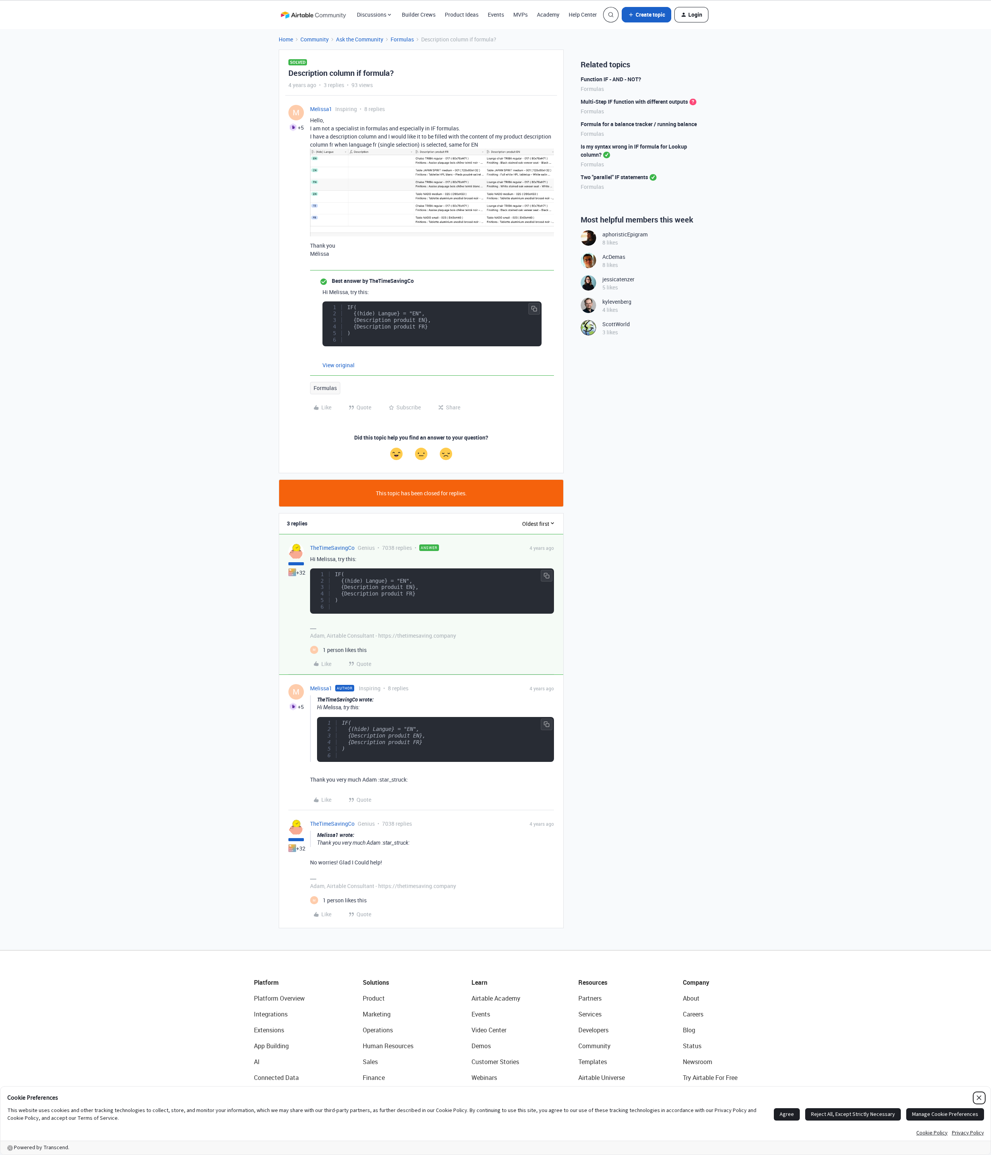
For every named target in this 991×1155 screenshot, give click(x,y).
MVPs (520, 14)
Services (590, 1014)
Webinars (484, 1077)
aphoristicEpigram (625, 234)
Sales (370, 1061)
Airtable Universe (601, 1077)
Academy (548, 14)
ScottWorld (616, 324)
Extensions (269, 1030)
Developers (593, 1030)
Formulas (402, 39)
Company (696, 982)
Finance (374, 1077)
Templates (592, 1061)
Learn (479, 982)
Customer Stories (495, 1061)
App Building (271, 1046)
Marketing (377, 1014)
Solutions (376, 982)
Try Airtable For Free (710, 1077)
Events (496, 14)
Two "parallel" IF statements (614, 177)
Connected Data (276, 1077)
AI (257, 1061)
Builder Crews (418, 14)
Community (314, 39)
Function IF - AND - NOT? (611, 79)
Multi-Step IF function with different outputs (634, 101)
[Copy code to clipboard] (534, 309)
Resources (592, 982)
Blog (689, 1030)
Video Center (488, 1030)
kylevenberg (616, 301)
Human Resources (388, 1046)
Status (692, 1046)
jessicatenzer (618, 279)
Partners (590, 998)
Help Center (583, 14)
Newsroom (697, 1061)
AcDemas (613, 256)
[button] (646, 14)
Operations (378, 1030)
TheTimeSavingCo (332, 547)
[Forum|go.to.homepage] (313, 14)
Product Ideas (461, 14)
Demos (481, 1046)
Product (374, 998)
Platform (266, 982)
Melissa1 (321, 109)
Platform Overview (279, 998)
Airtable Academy (495, 998)
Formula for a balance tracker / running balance (639, 124)
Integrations (271, 1014)
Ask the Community (359, 39)
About (691, 998)
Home (286, 39)
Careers (693, 1014)
